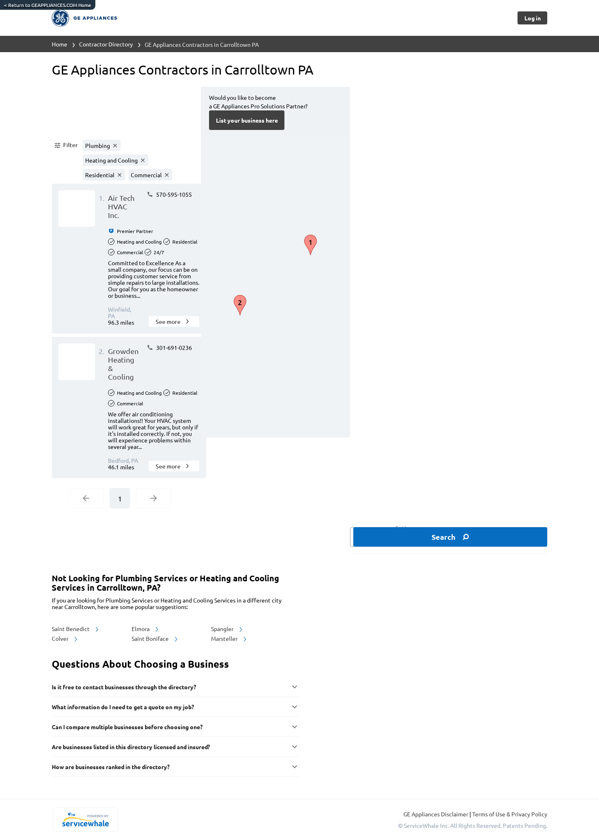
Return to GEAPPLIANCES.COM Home (47, 5)
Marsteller (225, 638)
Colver (61, 638)
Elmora (141, 628)
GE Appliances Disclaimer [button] (436, 814)
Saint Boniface (151, 638)
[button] (65, 145)
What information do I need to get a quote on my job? (123, 706)
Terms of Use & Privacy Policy (509, 814)
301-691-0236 (173, 347)
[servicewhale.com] (85, 819)
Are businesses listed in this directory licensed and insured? (131, 746)
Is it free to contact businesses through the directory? (124, 686)
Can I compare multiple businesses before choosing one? (127, 726)
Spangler (223, 628)
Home (59, 44)
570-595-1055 (173, 194)
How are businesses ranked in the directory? (111, 766)
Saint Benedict (71, 628)
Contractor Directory (106, 44)
